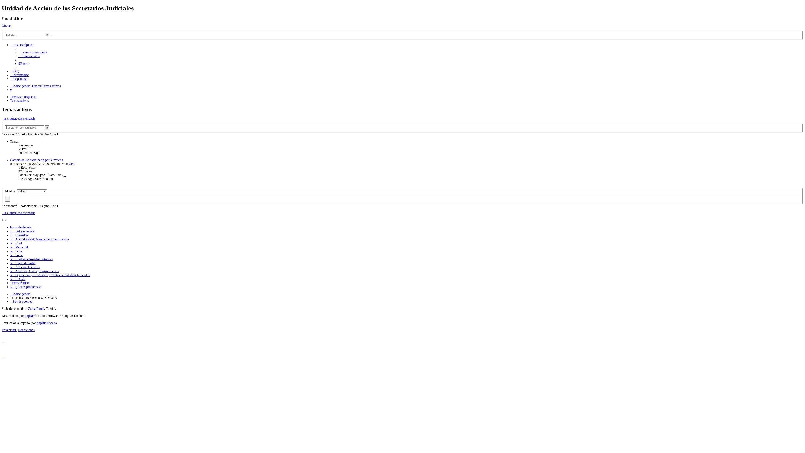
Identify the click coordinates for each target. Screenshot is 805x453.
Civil (72, 163)
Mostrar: (11, 191)
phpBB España (47, 323)
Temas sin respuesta (23, 97)
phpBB (29, 316)
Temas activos (19, 100)
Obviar (6, 25)
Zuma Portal (36, 308)
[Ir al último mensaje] (65, 175)
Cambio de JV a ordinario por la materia (36, 160)
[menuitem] (32, 52)
